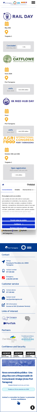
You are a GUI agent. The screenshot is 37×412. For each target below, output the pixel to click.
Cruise (15, 230)
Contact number (11, 270)
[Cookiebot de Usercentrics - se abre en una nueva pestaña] (27, 185)
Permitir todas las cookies (18, 220)
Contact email (10, 297)
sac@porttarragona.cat (14, 299)
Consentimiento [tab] (7, 189)
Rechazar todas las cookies (18, 227)
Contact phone (11, 290)
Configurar (17, 223)
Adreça (8, 261)
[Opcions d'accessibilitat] (32, 407)
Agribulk (24, 230)
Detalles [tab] (17, 189)
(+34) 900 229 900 (12, 279)
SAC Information (11, 304)
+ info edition (18, 175)
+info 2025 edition (23, 89)
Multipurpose (7, 230)
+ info (23, 47)
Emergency (9, 277)
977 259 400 (10, 272)
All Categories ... (8, 233)
